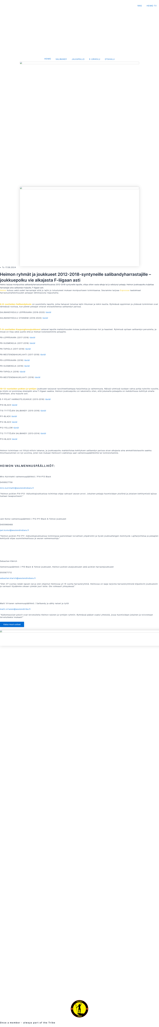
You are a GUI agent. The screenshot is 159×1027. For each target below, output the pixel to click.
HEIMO (47, 59)
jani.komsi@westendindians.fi (14, 530)
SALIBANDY (61, 59)
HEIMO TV (152, 6)
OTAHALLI (110, 59)
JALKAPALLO (78, 59)
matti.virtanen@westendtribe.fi (15, 609)
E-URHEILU (94, 59)
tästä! (48, 312)
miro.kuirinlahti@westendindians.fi (17, 488)
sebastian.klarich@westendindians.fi (18, 578)
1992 (139, 6)
